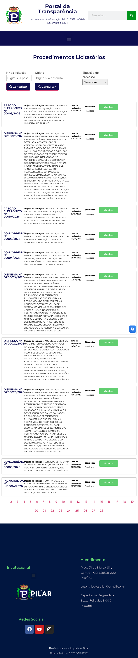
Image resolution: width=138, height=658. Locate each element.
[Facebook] (29, 629)
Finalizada (89, 139)
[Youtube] (39, 629)
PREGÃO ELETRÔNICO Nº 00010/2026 (13, 212)
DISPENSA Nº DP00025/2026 (14, 135)
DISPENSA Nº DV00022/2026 (14, 342)
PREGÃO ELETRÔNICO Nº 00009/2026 (13, 109)
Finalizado (89, 111)
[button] (69, 39)
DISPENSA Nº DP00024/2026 (14, 276)
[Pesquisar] (131, 15)
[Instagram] (49, 629)
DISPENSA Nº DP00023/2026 (14, 391)
